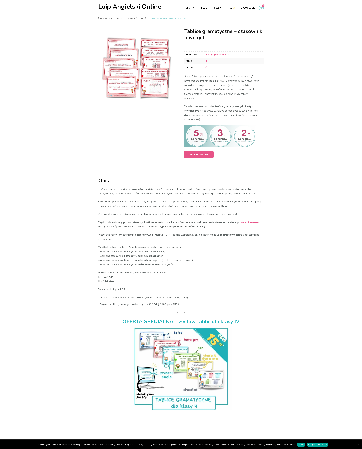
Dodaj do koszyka (198, 154)
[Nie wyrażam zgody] (358, 444)
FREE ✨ (231, 8)
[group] (181, 367)
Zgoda (301, 444)
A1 (207, 67)
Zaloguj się (248, 8)
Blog (204, 8)
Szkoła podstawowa (217, 54)
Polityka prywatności (317, 444)
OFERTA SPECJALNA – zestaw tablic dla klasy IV (181, 321)
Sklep (217, 8)
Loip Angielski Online (129, 6)
